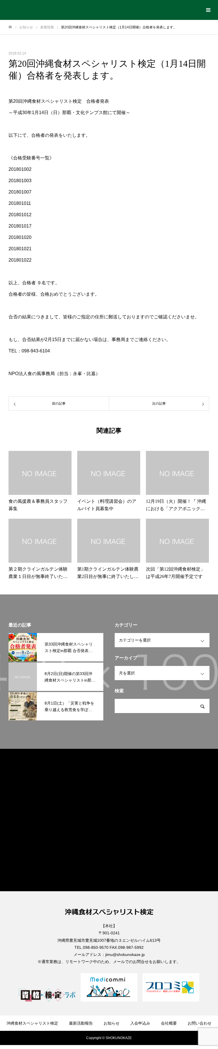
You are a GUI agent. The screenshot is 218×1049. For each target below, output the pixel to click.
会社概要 (169, 1023)
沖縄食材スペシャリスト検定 (32, 1023)
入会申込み (140, 1023)
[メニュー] (208, 10)
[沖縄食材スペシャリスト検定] (10, 10)
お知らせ (112, 1023)
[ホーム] (10, 27)
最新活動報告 (81, 1023)
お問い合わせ (199, 1023)
